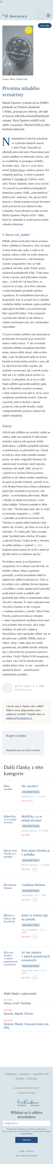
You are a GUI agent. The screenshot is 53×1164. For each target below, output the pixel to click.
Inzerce (20, 1079)
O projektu (11, 1074)
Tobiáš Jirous (17, 170)
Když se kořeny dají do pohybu (34, 917)
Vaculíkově (20, 179)
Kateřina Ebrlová (29, 830)
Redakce (25, 1074)
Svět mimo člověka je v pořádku (35, 852)
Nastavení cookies (27, 1093)
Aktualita (27, 801)
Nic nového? (29, 786)
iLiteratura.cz (27, 796)
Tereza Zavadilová (29, 930)
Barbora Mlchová (29, 865)
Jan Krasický (27, 895)
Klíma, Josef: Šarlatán (17, 1003)
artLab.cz (30, 1151)
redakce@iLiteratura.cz (19, 718)
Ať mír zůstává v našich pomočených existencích (35, 956)
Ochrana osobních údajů (26, 1088)
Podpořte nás (40, 1074)
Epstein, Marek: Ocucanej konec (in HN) (26, 1025)
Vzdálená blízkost (33, 885)
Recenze (25, 835)
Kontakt (32, 1079)
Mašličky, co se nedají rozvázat (31, 818)
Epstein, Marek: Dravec (18, 1013)
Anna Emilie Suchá (30, 970)
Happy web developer (28, 1155)
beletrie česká (31, 792)
